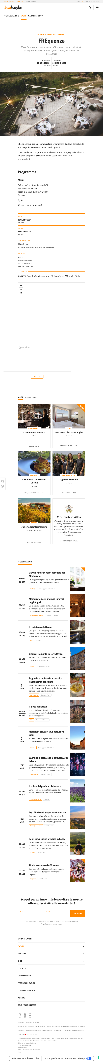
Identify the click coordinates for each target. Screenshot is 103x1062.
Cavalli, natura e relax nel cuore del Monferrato (47, 574)
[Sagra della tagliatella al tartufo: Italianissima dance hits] (77, 685)
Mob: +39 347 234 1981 (25, 266)
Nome (21, 912)
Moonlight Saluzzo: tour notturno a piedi (46, 733)
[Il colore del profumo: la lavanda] (77, 791)
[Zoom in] (21, 285)
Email (48, 912)
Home (6, 1)
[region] (51, 316)
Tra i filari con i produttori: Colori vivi (47, 812)
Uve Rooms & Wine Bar (34, 432)
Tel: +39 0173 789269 (25, 263)
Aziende (21, 997)
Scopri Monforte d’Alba (69, 541)
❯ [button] (95, 104)
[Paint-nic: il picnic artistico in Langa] (77, 843)
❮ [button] (8, 104)
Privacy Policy (57, 1030)
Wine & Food (21, 1)
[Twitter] (3, 486)
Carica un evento (92, 1)
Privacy (37, 1022)
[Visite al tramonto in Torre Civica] (77, 658)
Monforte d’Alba (69, 517)
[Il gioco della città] (77, 711)
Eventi (12, 1)
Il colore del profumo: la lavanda (45, 786)
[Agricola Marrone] (69, 463)
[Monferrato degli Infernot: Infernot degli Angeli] (77, 605)
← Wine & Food (37, 377)
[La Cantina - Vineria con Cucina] (34, 463)
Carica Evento (24, 975)
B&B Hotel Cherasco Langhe (69, 432)
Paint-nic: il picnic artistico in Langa (47, 838)
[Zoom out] (21, 289)
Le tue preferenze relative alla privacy (64, 1058)
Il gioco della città (38, 706)
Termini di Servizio (70, 1030)
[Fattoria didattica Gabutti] (34, 510)
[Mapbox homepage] (24, 347)
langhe (12, 7)
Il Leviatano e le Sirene (40, 627)
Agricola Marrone (69, 479)
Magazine (32, 15)
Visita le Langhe (11, 15)
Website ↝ (21, 258)
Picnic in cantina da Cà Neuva (44, 865)
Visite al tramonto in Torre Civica (45, 653)
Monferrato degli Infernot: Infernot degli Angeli (46, 600)
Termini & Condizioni (25, 1022)
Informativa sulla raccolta (25, 1058)
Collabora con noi (26, 990)
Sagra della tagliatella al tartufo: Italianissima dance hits (45, 680)
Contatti (22, 968)
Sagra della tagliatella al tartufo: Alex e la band (48, 759)
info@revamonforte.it (25, 260)
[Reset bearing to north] (21, 293)
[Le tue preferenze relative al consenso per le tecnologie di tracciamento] (98, 1057)
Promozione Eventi (26, 983)
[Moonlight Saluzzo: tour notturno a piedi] (77, 738)
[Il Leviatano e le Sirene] (77, 632)
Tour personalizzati (27, 1005)
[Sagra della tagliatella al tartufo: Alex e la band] (77, 764)
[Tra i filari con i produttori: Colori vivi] (77, 817)
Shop (40, 15)
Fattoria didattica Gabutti (34, 527)
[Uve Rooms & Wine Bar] (34, 416)
